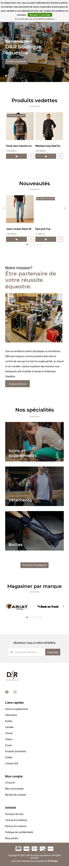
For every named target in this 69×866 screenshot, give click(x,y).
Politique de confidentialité (19, 832)
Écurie (8, 745)
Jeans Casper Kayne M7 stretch (23, 229)
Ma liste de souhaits (15, 794)
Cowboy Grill (11, 763)
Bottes (8, 721)
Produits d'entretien (15, 751)
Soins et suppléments (16, 709)
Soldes (8, 757)
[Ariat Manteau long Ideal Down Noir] (49, 126)
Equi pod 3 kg (42, 229)
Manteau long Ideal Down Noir (52, 146)
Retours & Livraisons (16, 826)
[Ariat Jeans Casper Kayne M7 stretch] (20, 209)
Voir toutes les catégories (34, 565)
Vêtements (11, 715)
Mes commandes (14, 788)
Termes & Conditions (16, 820)
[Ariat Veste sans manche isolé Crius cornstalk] (20, 126)
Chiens (8, 739)
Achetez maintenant (16, 61)
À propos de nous (17, 384)
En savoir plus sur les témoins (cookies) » (35, 19)
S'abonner (52, 652)
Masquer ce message (40, 15)
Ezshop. (53, 860)
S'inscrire (10, 782)
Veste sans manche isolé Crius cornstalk (28, 146)
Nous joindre (11, 838)
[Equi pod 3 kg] (49, 209)
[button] (6, 75)
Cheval (8, 733)
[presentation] (3, 208)
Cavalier (9, 727)
